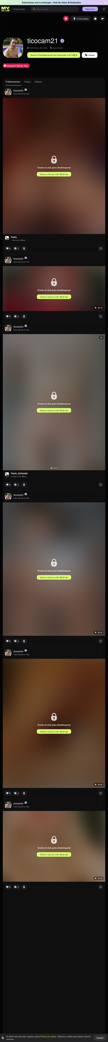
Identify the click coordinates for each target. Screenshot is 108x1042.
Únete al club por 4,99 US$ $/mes (54, 174)
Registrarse (90, 9)
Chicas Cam (19, 9)
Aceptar (100, 1037)
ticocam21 (19, 90)
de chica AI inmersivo (69, 2)
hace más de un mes (21, 93)
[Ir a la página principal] (5, 9)
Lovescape (45, 2)
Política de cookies (48, 1036)
